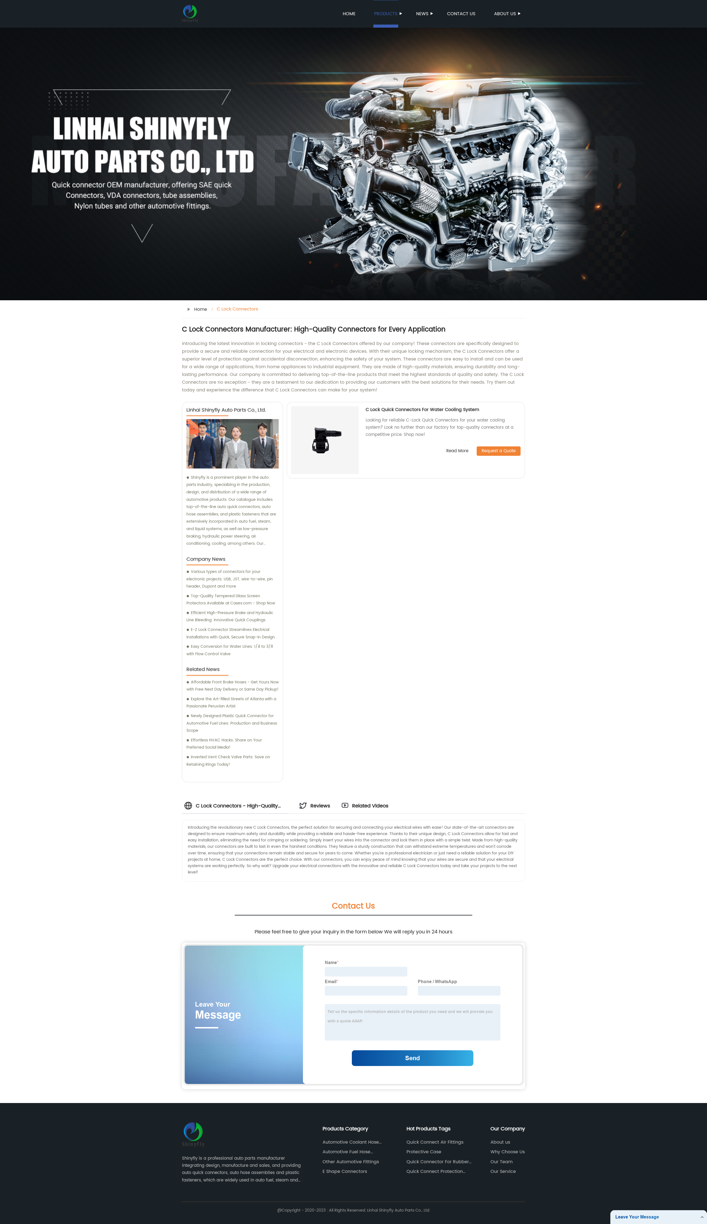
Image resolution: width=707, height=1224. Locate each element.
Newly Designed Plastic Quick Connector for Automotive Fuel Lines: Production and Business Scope (231, 723)
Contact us (461, 13)
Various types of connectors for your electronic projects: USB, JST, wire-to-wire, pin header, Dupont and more (229, 578)
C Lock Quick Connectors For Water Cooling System (422, 409)
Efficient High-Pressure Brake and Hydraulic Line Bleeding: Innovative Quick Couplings (229, 616)
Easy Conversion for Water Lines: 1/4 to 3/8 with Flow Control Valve (229, 650)
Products (385, 13)
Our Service (503, 1171)
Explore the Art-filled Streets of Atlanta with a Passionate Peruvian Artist (231, 703)
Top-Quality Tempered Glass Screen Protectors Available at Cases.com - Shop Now (230, 600)
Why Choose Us (507, 1151)
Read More (457, 451)
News (422, 13)
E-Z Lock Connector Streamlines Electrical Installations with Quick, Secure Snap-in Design (230, 633)
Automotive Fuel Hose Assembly (346, 1152)
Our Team (501, 1161)
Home (349, 13)
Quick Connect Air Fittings (435, 1142)
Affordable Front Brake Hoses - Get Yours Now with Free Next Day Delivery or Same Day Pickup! (232, 686)
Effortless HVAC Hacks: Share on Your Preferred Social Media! (224, 744)
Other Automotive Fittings (351, 1162)
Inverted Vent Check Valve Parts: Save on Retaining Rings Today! (228, 761)
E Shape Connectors (345, 1171)
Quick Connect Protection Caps (435, 1171)
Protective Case (424, 1152)
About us (505, 13)
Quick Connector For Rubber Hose (438, 1162)
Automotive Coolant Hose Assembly (351, 1142)
